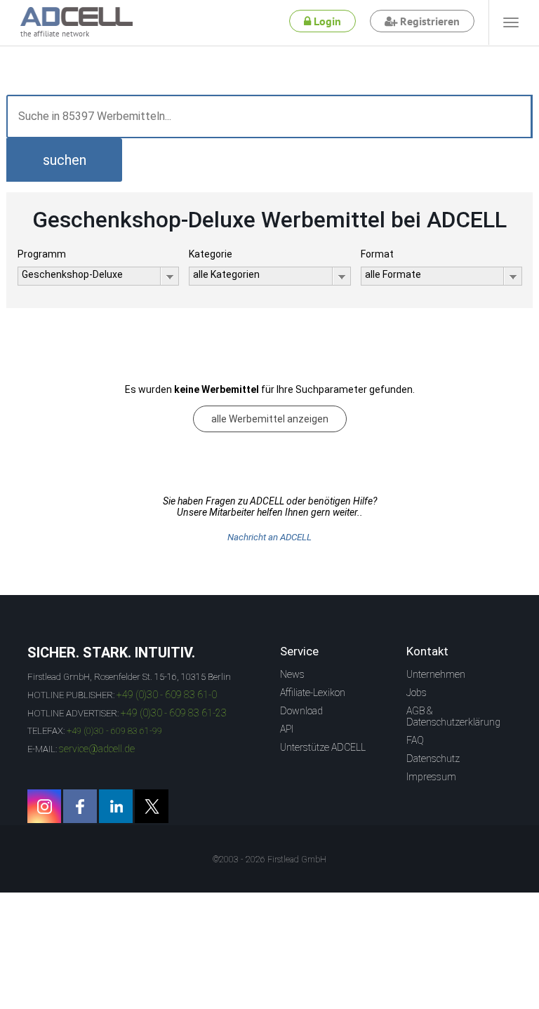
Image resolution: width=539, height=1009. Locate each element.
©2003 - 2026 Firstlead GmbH (269, 859)
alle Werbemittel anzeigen (269, 419)
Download (301, 710)
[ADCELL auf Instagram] (44, 806)
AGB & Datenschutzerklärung (453, 716)
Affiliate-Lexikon (312, 692)
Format (377, 254)
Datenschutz (433, 758)
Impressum (431, 776)
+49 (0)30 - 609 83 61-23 (174, 713)
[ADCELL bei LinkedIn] (116, 806)
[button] (64, 160)
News (292, 674)
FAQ (415, 740)
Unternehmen (435, 674)
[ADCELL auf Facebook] (80, 806)
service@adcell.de (97, 748)
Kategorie (210, 254)
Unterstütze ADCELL (323, 747)
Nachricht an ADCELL (269, 537)
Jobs (416, 692)
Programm (42, 254)
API (286, 729)
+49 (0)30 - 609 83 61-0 (167, 694)
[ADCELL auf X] (151, 806)
